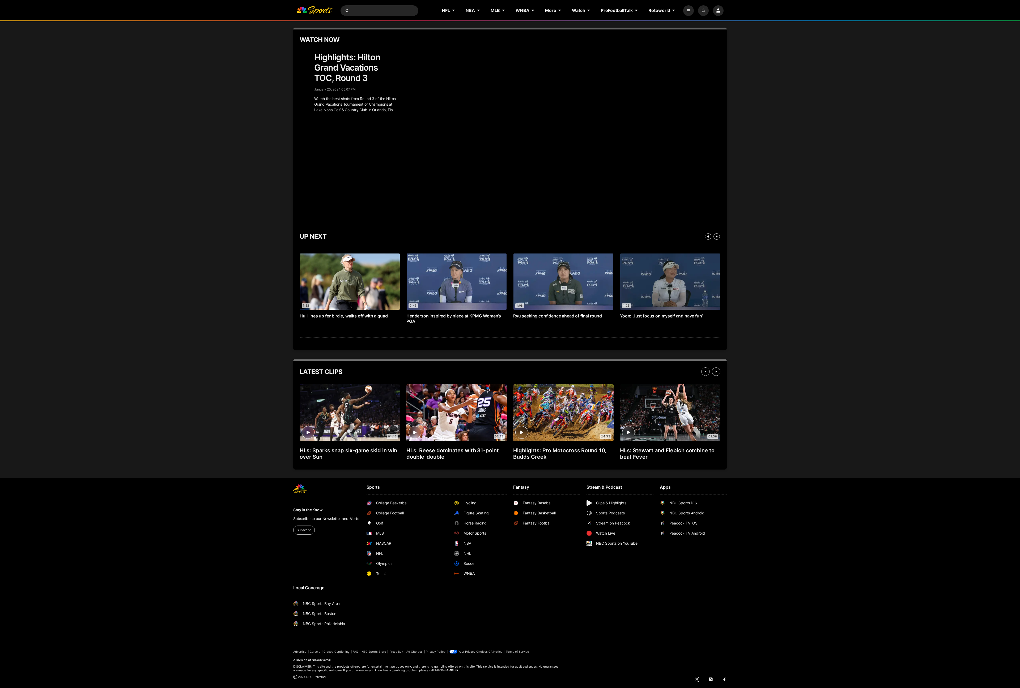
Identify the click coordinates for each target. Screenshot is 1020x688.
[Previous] (708, 236)
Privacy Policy (435, 651)
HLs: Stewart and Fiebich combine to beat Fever (667, 453)
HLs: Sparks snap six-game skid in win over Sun (348, 453)
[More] (688, 10)
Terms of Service (517, 651)
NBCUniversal (321, 660)
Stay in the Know (308, 510)
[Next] (716, 236)
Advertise (300, 651)
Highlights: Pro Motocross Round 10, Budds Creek (559, 453)
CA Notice (495, 651)
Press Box (396, 651)
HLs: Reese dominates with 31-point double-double (452, 453)
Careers (315, 651)
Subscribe (304, 530)
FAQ (355, 651)
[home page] (314, 11)
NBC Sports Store (374, 651)
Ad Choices (414, 651)
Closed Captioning (337, 651)
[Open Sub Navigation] (453, 10)
